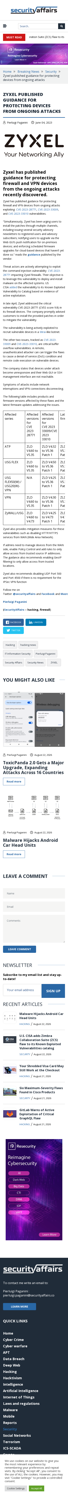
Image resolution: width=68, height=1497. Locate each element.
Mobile (9, 1416)
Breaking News (28, 71)
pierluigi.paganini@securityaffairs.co (28, 1295)
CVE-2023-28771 (26, 209)
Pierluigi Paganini (17, 122)
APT (6, 1352)
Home (7, 71)
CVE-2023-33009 (48, 209)
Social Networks (17, 1435)
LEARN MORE (19, 1306)
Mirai (43, 332)
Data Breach (13, 1359)
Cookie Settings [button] (16, 1488)
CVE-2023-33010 (18, 213)
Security (51, 71)
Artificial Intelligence (20, 1390)
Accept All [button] (36, 1488)
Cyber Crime (13, 1339)
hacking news (28, 645)
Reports (10, 1422)
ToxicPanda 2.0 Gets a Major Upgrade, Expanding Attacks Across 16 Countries (33, 767)
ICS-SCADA (12, 1448)
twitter (15, 630)
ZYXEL (54, 662)
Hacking (10, 645)
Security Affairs (13, 662)
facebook (15, 622)
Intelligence (13, 1384)
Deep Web (11, 1365)
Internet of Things (18, 1397)
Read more (14, 781)
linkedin (38, 622)
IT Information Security (18, 653)
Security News (35, 662)
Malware (10, 1410)
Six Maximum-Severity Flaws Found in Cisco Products (41, 1090)
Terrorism (11, 1442)
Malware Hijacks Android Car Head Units (30, 842)
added (13, 287)
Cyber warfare (15, 1346)
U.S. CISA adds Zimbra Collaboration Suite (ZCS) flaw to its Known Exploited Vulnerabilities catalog (40, 1042)
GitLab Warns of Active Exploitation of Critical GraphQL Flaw (36, 1114)
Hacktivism (12, 1378)
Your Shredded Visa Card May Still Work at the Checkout (41, 1068)
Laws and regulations (21, 1403)
